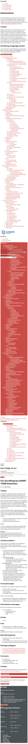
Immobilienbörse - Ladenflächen (16, 184)
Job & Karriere (11, 98)
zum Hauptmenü (7, 5)
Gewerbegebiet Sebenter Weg (18, 174)
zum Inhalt (5, 3)
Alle (12, 475)
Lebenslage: (3, 473)
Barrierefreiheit (7, 240)
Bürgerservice (11, 65)
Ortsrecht (10, 94)
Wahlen (13, 91)
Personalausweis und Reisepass (19, 78)
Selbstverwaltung (15, 90)
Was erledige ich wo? (16, 67)
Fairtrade (8, 181)
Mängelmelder (9, 108)
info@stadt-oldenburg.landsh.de (12, 701)
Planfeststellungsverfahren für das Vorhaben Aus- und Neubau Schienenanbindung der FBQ (14, 194)
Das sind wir (11, 121)
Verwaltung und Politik (11, 58)
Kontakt (5, 242)
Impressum (6, 739)
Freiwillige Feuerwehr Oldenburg (14, 118)
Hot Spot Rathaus (15, 75)
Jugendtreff (13, 144)
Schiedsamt (14, 79)
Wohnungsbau (12, 177)
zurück (7, 684)
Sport (7, 158)
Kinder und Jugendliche (11, 141)
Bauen (7, 167)
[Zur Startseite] (8, 235)
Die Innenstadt (12, 213)
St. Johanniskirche (12, 216)
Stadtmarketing (9, 183)
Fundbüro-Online (15, 71)
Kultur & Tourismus (8, 200)
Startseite (5, 239)
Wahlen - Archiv (17, 92)
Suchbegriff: (3, 471)
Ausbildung (13, 100)
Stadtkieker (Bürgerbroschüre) (18, 81)
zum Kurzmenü (7, 8)
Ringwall (10, 211)
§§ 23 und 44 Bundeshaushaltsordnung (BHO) (14, 653)
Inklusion (8, 140)
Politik (9, 82)
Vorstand (13, 123)
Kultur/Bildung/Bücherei (12, 151)
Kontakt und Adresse (13, 135)
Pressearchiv (11, 95)
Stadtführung (11, 219)
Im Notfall (8, 112)
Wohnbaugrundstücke (13, 176)
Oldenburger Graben (13, 209)
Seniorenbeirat (14, 88)
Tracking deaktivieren (8, 54)
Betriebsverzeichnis (13, 191)
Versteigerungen (15, 72)
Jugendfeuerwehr (15, 127)
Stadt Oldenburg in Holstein (7, 690)
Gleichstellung (9, 137)
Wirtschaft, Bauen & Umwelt (10, 166)
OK (1, 54)
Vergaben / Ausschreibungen (15, 102)
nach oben (3, 684)
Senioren (8, 154)
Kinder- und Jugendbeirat (17, 87)
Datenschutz (6, 244)
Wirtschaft (8, 190)
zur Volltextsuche (7, 9)
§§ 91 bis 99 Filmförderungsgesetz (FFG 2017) (14, 648)
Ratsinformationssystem (17, 85)
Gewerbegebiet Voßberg (17, 173)
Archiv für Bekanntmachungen (18, 62)
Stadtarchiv (8, 163)
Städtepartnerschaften (11, 161)
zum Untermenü (7, 6)
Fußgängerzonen (12, 217)
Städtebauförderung (11, 186)
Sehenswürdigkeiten (11, 210)
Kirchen (8, 150)
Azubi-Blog (13, 101)
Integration (8, 138)
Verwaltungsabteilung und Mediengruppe (17, 129)
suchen (2, 477)
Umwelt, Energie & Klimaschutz (13, 187)
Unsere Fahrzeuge (12, 131)
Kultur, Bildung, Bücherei (12, 221)
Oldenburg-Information (11, 201)
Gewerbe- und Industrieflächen (16, 170)
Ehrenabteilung (14, 125)
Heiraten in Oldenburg (16, 74)
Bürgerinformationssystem (17, 68)
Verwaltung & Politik (8, 57)
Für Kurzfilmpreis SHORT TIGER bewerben (11, 671)
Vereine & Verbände (11, 164)
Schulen (10, 148)
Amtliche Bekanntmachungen (15, 61)
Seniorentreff (11, 157)
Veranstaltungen (10, 203)
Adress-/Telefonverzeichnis (12, 111)
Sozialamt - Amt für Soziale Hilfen (16, 97)
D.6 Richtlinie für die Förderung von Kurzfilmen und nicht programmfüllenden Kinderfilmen (14, 650)
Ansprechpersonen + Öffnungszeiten (17, 64)
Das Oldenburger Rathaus (14, 220)
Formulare (13, 69)
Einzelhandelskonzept (11, 199)
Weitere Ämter (11, 104)
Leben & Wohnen (7, 110)
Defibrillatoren (9, 114)
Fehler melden (6, 742)
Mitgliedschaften (12, 134)
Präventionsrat (9, 153)
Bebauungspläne (10, 180)
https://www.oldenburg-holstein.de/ (14, 699)
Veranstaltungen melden (14, 204)
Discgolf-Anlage (12, 160)
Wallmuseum (11, 214)
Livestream (13, 77)
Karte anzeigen (4, 704)
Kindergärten (11, 145)
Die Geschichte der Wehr (14, 133)
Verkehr (8, 188)
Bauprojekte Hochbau (11, 178)
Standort (10, 168)
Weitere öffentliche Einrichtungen (16, 105)
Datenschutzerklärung (10, 23)
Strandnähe (11, 207)
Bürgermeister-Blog (10, 107)
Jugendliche (11, 143)
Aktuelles (10, 59)
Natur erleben (9, 206)
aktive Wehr (14, 124)
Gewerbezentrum (15, 171)
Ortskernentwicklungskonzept (13, 197)
